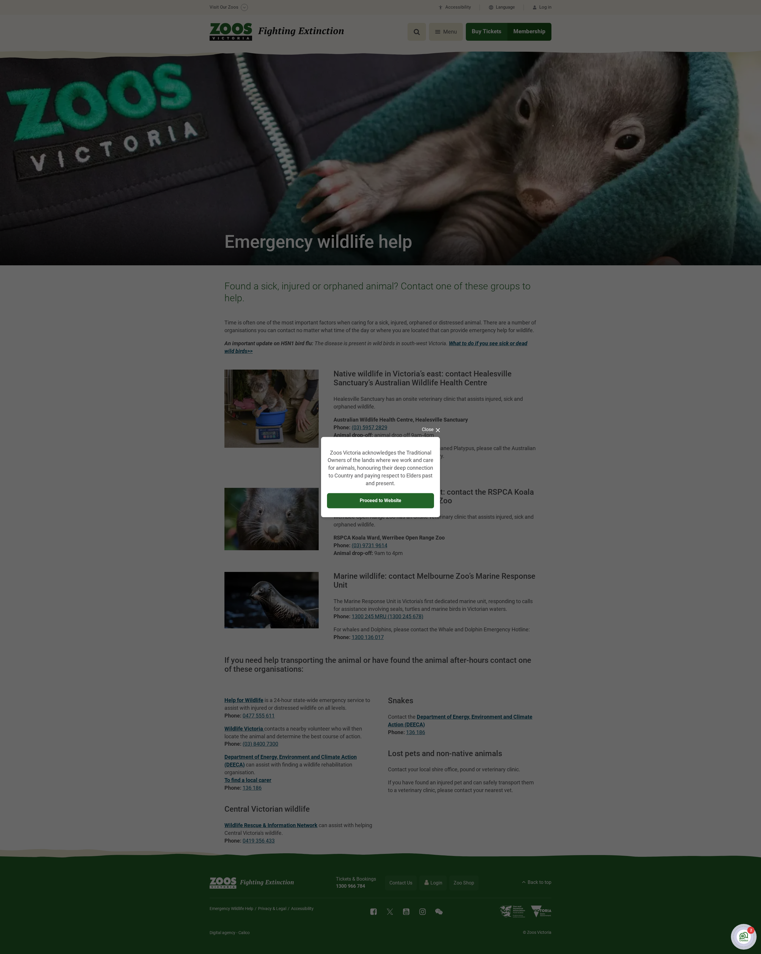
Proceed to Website (380, 500)
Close (427, 429)
